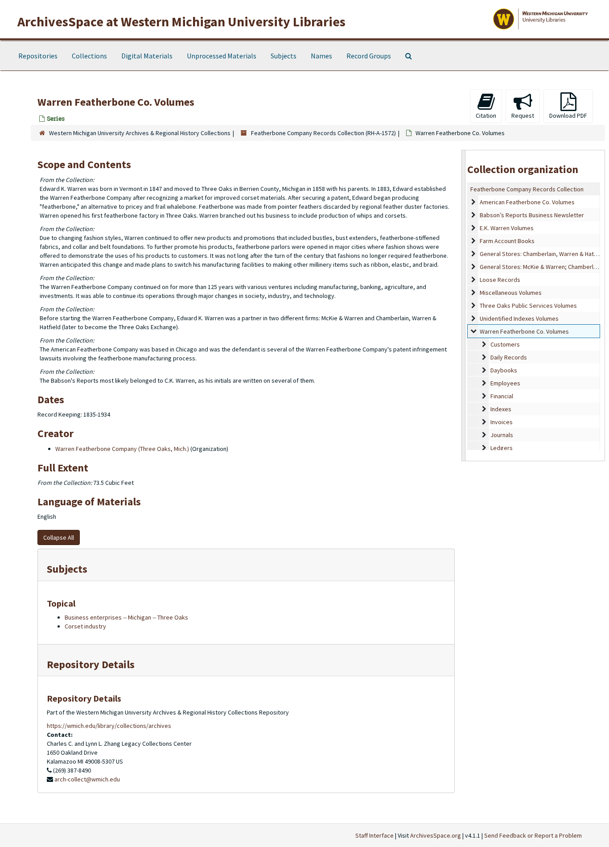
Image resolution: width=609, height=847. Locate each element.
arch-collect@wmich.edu (87, 779)
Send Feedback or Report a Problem (533, 835)
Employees (505, 383)
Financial (501, 396)
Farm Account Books (507, 241)
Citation (486, 116)
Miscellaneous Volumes (511, 293)
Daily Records (508, 357)
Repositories (38, 55)
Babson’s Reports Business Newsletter (532, 215)
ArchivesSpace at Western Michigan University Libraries (181, 21)
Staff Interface (374, 835)
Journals (501, 435)
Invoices (501, 422)
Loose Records (500, 280)
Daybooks (503, 370)
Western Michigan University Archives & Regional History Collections (139, 133)
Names (321, 55)
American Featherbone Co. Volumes (527, 202)
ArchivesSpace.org (435, 835)
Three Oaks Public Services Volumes (528, 306)
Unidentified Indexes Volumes (519, 318)
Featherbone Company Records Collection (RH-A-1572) (323, 133)
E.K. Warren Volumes (507, 228)
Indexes (500, 409)
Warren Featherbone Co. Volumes (524, 331)
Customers (505, 344)
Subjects (283, 55)
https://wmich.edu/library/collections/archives (109, 726)
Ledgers (501, 448)
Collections (89, 55)
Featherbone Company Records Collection (527, 189)
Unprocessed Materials (221, 55)
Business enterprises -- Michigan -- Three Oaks (126, 617)
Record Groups (368, 55)
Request (522, 116)
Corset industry (85, 626)
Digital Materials (147, 55)
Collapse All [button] (58, 537)
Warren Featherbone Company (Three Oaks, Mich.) (122, 449)
